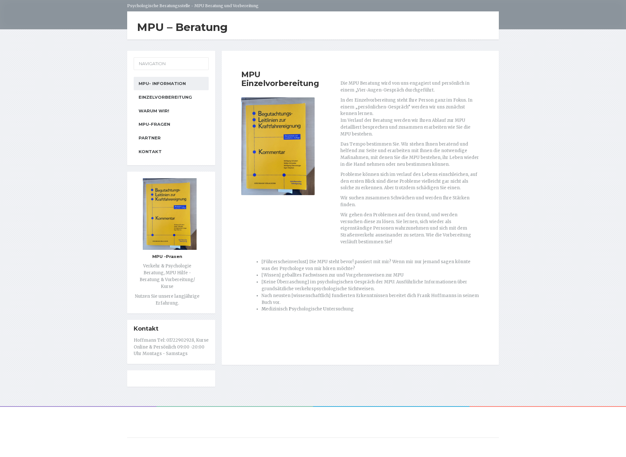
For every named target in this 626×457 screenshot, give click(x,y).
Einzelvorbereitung (165, 97)
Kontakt (150, 151)
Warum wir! (154, 110)
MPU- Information (162, 83)
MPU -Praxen (167, 256)
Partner (150, 137)
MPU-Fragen (154, 124)
